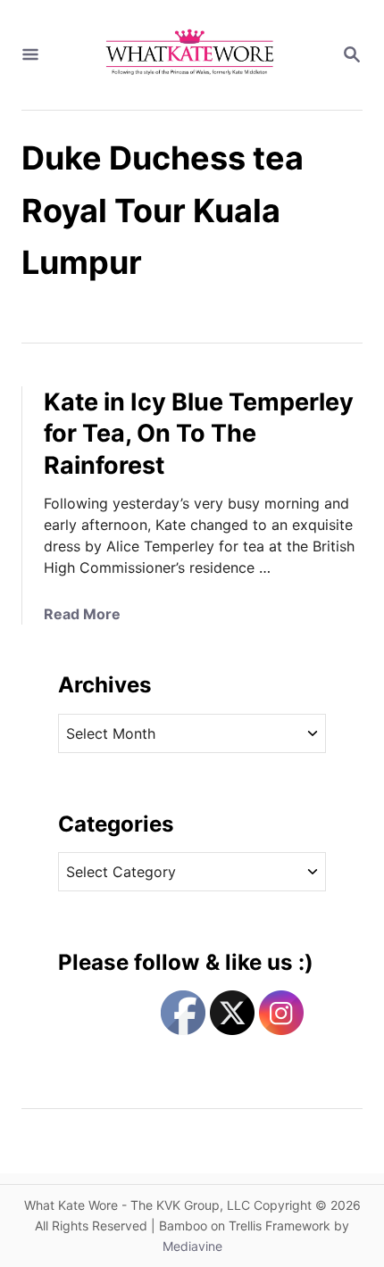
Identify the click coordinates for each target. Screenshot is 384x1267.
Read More (82, 614)
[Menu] (30, 55)
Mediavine (192, 1246)
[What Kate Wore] (190, 55)
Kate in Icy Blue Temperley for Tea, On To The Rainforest (199, 434)
